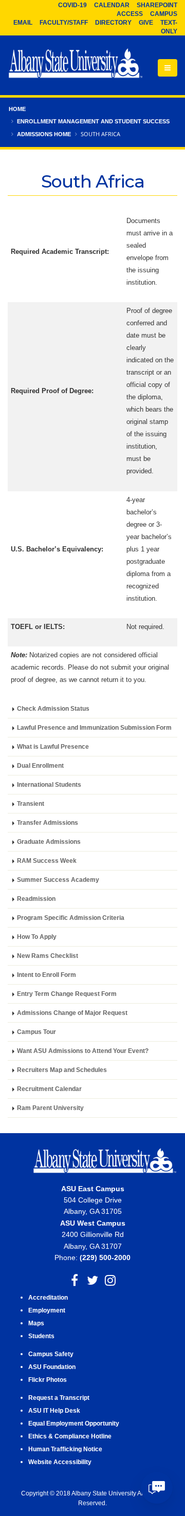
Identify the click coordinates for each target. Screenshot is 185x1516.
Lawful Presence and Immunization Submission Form (94, 727)
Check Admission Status (53, 708)
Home (17, 109)
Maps (36, 1323)
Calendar (112, 5)
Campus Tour (36, 1031)
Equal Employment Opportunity (73, 1423)
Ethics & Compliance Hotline (70, 1436)
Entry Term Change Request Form (67, 993)
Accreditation (48, 1297)
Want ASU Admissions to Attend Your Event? (83, 1050)
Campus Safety (50, 1354)
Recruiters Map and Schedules (62, 1069)
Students (41, 1336)
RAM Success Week (47, 860)
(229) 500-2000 (105, 1257)
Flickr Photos (47, 1379)
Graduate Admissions (49, 841)
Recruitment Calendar (49, 1088)
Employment (46, 1310)
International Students (49, 784)
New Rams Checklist (47, 955)
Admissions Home (44, 134)
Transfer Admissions (47, 822)
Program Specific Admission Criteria (70, 917)
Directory (113, 22)
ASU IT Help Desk (54, 1410)
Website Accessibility (60, 1461)
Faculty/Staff (64, 22)
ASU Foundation (52, 1366)
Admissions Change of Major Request (72, 1012)
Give (146, 22)
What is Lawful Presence (53, 746)
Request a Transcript (58, 1397)
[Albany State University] (75, 64)
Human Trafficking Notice (65, 1449)
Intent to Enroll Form (46, 974)
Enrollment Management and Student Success (93, 121)
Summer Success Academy (58, 879)
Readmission (36, 898)
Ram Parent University (50, 1107)
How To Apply (37, 936)
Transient (30, 803)
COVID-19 (72, 5)
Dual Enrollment (40, 765)
